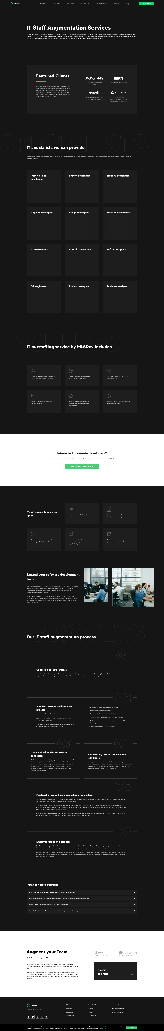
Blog (127, 4)
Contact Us (147, 4)
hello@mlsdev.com (118, 1008)
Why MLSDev (102, 4)
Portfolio (43, 4)
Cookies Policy (103, 1028)
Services (57, 4)
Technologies (85, 4)
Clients (68, 1005)
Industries (70, 4)
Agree (132, 1027)
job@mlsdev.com (117, 1012)
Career (116, 4)
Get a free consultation (82, 467)
